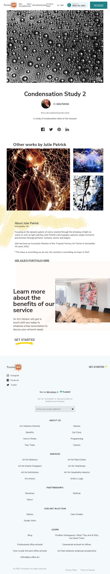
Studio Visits (30, 520)
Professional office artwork (30, 544)
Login (62, 5)
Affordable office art (29, 557)
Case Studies (77, 514)
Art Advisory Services (30, 426)
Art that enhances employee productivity (76, 550)
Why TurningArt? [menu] (23, 5)
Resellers (29, 493)
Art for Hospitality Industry (77, 472)
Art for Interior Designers (30, 466)
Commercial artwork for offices (76, 544)
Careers (76, 445)
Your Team (30, 445)
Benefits (30, 432)
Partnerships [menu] (42, 5)
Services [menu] (35, 5)
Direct (30, 499)
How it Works (29, 438)
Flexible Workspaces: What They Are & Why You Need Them (76, 537)
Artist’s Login (76, 478)
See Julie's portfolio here (32, 260)
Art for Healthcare (76, 466)
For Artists (30, 478)
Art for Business (30, 459)
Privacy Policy (71, 570)
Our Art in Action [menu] (49, 5)
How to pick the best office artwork (30, 550)
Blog (30, 535)
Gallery (29, 514)
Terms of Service (87, 570)
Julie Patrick (62, 103)
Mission (76, 426)
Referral (77, 493)
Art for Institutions (30, 472)
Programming (77, 438)
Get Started (98, 5)
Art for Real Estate (77, 459)
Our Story (76, 432)
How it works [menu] (29, 5)
